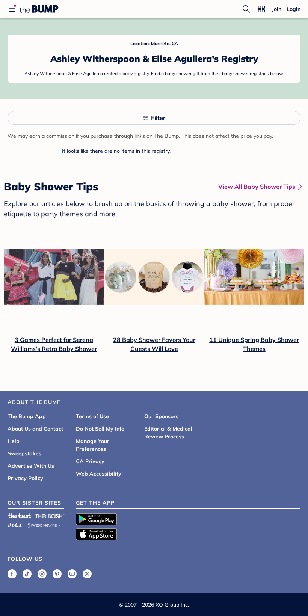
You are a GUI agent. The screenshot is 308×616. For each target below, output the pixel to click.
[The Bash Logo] (50, 515)
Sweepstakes (24, 453)
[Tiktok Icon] (27, 573)
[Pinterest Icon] (57, 573)
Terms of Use (92, 416)
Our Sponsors (161, 416)
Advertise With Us (31, 465)
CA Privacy (90, 461)
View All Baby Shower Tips (256, 186)
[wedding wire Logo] (43, 524)
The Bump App (27, 416)
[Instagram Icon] (42, 573)
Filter (158, 118)
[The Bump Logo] (39, 9)
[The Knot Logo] (20, 515)
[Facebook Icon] (12, 573)
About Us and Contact (35, 428)
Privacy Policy (25, 478)
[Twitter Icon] (87, 573)
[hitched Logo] (15, 524)
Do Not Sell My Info (100, 428)
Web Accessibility (98, 473)
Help (14, 441)
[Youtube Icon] (72, 573)
